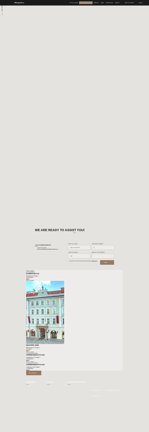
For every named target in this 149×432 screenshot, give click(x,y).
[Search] (145, 3)
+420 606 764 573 (95, 396)
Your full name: (73, 243)
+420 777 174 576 (128, 2)
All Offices (32, 373)
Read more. (94, 261)
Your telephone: (73, 252)
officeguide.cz (19, 2)
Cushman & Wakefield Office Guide (7, 3)
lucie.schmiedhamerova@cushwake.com (47, 249)
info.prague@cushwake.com (112, 390)
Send (105, 262)
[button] (139, 3)
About (102, 2)
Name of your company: (98, 252)
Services (96, 2)
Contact (117, 2)
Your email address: (98, 243)
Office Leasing (74, 2)
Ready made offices (86, 2)
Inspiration (109, 2)
